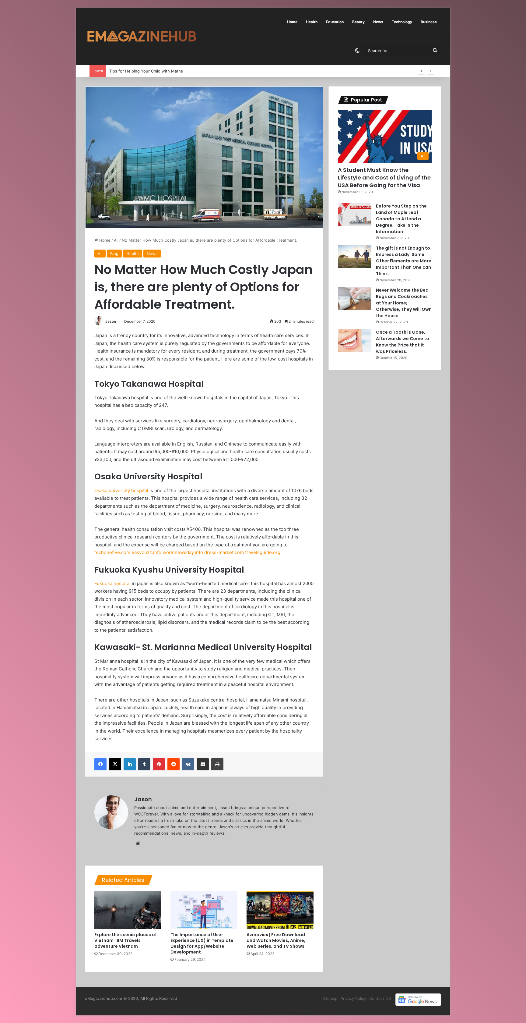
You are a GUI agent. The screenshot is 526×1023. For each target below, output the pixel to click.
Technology (402, 22)
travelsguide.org (262, 552)
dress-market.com (224, 552)
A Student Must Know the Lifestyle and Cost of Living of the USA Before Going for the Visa (384, 177)
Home (292, 22)
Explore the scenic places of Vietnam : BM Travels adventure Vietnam (125, 940)
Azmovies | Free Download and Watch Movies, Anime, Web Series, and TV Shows (276, 940)
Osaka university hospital (121, 490)
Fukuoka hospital (112, 583)
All (116, 240)
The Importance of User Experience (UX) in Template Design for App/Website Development (201, 943)
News (378, 22)
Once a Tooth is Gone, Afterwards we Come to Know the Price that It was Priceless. (402, 341)
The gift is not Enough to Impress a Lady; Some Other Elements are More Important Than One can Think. (403, 261)
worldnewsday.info (183, 552)
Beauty (358, 22)
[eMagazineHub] (141, 36)
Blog (114, 253)
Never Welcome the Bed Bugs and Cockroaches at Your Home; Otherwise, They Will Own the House (404, 303)
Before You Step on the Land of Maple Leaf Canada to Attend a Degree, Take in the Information (401, 219)
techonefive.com (112, 552)
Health (311, 22)
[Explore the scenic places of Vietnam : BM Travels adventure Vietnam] (127, 910)
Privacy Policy (353, 998)
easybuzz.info (146, 552)
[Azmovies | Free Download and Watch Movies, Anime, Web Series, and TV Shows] (280, 910)
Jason (110, 321)
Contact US (380, 998)
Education (335, 22)
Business (429, 22)
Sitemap (330, 998)
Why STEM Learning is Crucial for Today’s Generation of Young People (176, 71)
